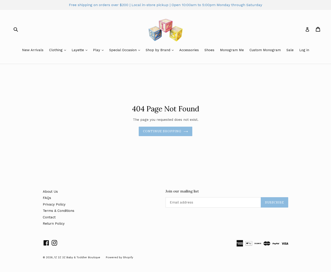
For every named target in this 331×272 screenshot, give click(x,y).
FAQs (47, 198)
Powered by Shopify (119, 257)
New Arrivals (32, 50)
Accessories (189, 50)
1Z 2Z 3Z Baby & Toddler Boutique (77, 257)
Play (97, 50)
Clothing (56, 50)
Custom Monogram (265, 50)
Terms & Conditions (58, 211)
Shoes (209, 50)
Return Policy (54, 224)
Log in (304, 50)
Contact (49, 217)
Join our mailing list (182, 191)
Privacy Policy (54, 204)
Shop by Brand (158, 50)
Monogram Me (232, 50)
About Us (50, 192)
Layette (78, 50)
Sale (290, 50)
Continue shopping (162, 131)
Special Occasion (123, 50)
